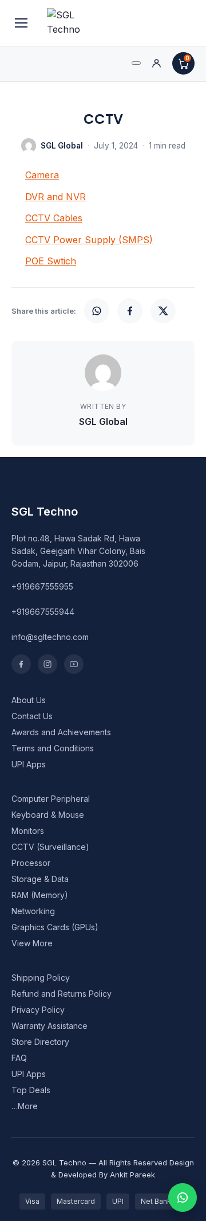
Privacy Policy (38, 1010)
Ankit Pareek (132, 1174)
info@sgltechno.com (50, 637)
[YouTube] (74, 664)
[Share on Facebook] (129, 310)
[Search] (136, 63)
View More (32, 943)
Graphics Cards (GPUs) (54, 927)
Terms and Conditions (52, 748)
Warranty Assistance (49, 1026)
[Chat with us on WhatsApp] (182, 1197)
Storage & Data (40, 879)
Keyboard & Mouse (47, 815)
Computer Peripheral (50, 798)
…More (24, 1106)
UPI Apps (28, 764)
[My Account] (156, 63)
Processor (30, 863)
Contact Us (32, 716)
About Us (28, 700)
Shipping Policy (40, 977)
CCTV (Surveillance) (50, 847)
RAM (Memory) (39, 895)
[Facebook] (21, 664)
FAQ (19, 1058)
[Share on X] (163, 310)
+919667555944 (42, 612)
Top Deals (30, 1090)
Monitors (27, 831)
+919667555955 (42, 586)
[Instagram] (47, 664)
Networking (33, 911)
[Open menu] (21, 23)
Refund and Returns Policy (61, 993)
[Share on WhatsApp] (96, 310)
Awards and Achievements (61, 732)
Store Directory (40, 1042)
